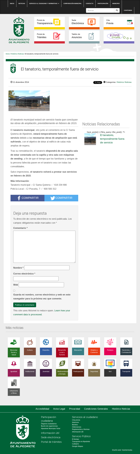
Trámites (41, 36)
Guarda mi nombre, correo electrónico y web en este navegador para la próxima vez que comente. (41, 296)
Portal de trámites (51, 441)
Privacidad (74, 409)
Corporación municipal (72, 3)
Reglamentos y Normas (81, 429)
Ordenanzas (76, 427)
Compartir (30, 197)
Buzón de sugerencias (49, 426)
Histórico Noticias (17, 54)
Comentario (20, 228)
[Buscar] (117, 10)
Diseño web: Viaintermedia (122, 450)
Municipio (116, 3)
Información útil (50, 433)
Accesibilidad (42, 409)
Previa (109, 22)
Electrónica (78, 22)
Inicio (12, 3)
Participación (103, 3)
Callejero (75, 444)
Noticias (21, 3)
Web (15, 284)
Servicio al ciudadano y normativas (43, 3)
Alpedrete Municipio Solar (50, 428)
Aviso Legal (59, 409)
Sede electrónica (50, 437)
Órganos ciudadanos (49, 424)
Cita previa (76, 420)
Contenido (128, 10)
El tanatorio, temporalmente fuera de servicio (112, 139)
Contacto (89, 3)
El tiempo (75, 439)
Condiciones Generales (96, 409)
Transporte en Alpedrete (81, 441)
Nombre (18, 267)
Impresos (75, 422)
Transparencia (44, 22)
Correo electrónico (24, 273)
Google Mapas (77, 446)
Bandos (75, 425)
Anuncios (77, 36)
